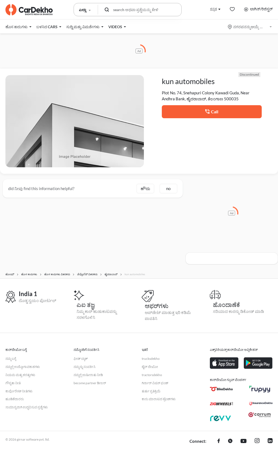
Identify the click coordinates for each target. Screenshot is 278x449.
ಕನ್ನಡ (213, 9)
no (168, 188)
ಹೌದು (145, 188)
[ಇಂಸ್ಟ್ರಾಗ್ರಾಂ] (257, 441)
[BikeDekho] (221, 389)
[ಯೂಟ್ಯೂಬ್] (244, 441)
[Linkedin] (270, 441)
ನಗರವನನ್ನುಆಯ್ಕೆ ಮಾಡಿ (250, 26)
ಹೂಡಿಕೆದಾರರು (14, 399)
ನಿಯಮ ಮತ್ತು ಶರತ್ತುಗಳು (20, 375)
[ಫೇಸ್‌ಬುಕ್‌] (218, 441)
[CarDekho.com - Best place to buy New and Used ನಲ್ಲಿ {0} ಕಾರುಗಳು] (29, 9)
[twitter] (230, 441)
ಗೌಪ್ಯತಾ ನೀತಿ (13, 383)
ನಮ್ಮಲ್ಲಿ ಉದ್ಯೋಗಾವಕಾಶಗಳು (22, 367)
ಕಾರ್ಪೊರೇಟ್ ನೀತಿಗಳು (19, 391)
